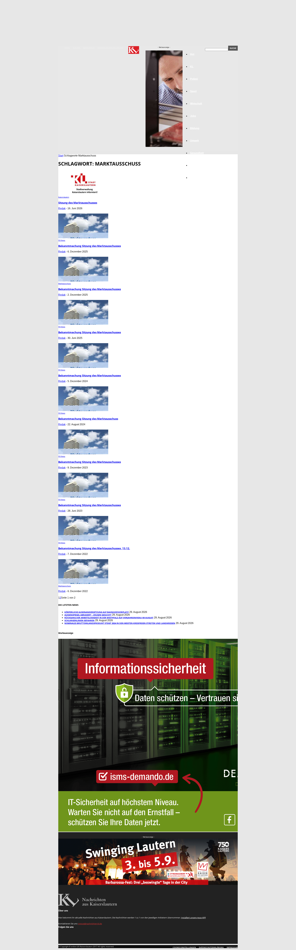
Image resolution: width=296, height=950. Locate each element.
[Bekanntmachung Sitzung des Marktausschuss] (83, 410)
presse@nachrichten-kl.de (90, 923)
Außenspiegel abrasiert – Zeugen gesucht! (87, 614)
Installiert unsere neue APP (193, 917)
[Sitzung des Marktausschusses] (83, 194)
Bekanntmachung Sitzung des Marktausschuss (88, 418)
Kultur (193, 165)
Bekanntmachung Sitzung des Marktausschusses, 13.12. (94, 548)
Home (67, 48)
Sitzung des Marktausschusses (77, 202)
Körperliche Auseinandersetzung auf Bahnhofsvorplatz (96, 612)
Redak (62, 208)
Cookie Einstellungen (184, 947)
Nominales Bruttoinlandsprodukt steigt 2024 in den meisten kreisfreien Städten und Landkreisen (119, 623)
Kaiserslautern (63, 197)
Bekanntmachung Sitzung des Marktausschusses (89, 246)
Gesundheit (197, 153)
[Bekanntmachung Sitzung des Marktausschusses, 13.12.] (83, 539)
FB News (61, 240)
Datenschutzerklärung (110, 48)
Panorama (196, 177)
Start (60, 155)
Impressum (89, 48)
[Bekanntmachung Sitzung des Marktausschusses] (83, 237)
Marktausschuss (64, 284)
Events (76, 48)
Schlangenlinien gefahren (79, 620)
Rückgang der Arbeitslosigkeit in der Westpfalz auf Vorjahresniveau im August (108, 617)
